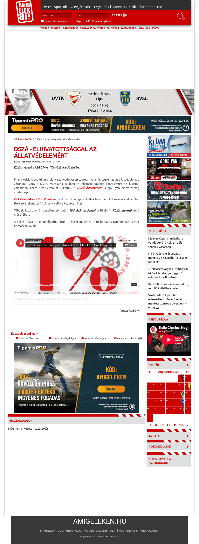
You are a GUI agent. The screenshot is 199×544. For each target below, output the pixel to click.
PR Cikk (130, 6)
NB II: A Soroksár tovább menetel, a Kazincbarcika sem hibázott (167, 258)
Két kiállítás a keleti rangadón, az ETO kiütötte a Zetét (168, 286)
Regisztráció (83, 21)
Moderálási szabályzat (100, 530)
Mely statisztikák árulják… (131, 338)
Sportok (60, 6)
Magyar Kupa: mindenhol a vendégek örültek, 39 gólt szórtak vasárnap (165, 242)
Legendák (101, 6)
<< (149, 371)
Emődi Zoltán (20, 299)
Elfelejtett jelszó (101, 21)
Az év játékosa (80, 6)
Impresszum (47, 530)
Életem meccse (150, 6)
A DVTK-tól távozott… (30, 338)
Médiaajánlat (150, 530)
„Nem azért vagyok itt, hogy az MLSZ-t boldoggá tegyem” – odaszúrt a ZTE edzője (168, 273)
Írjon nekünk (128, 530)
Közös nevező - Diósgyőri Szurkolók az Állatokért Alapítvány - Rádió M (59, 299)
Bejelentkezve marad (57, 21)
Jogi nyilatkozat (70, 530)
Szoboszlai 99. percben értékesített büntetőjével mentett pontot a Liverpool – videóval (167, 301)
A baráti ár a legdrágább (64, 338)
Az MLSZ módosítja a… (96, 338)
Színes (117, 6)
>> (187, 371)
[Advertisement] (99, 60)
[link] (89, 188)
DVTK (46, 6)
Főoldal (18, 139)
